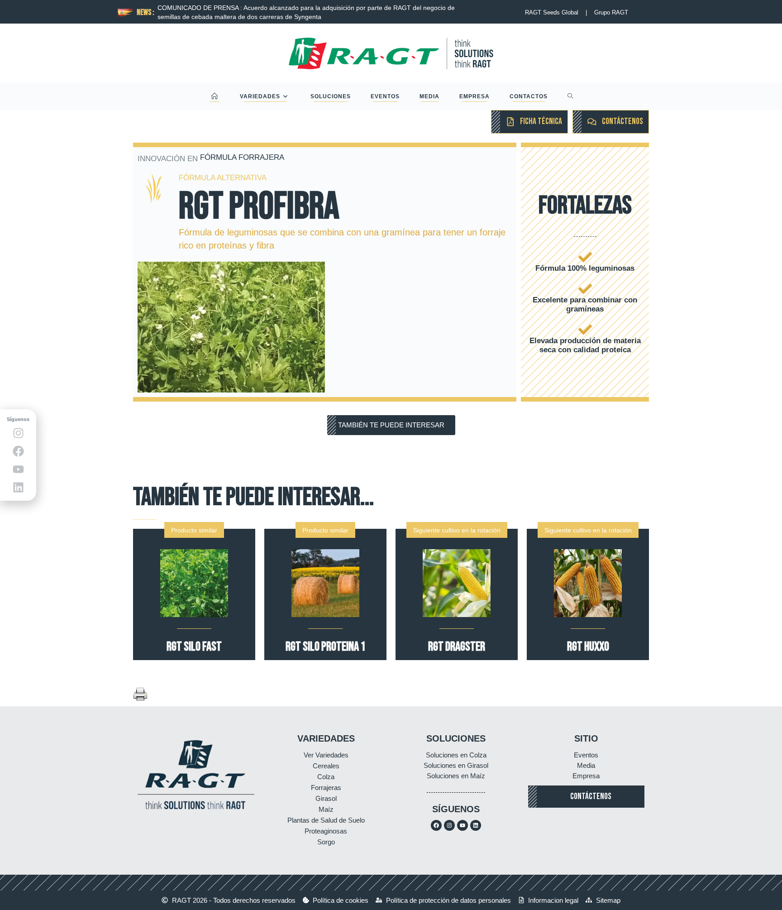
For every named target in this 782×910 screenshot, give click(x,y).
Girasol (326, 798)
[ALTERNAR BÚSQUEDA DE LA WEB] (570, 96)
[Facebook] (436, 825)
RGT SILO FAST (194, 646)
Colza (325, 777)
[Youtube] (462, 825)
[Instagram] (449, 825)
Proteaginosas (326, 831)
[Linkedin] (475, 825)
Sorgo (326, 842)
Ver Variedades (326, 755)
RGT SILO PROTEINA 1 (326, 646)
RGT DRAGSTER (456, 646)
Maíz (326, 809)
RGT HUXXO (588, 646)
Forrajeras (326, 787)
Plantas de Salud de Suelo (326, 820)
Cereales (326, 766)
